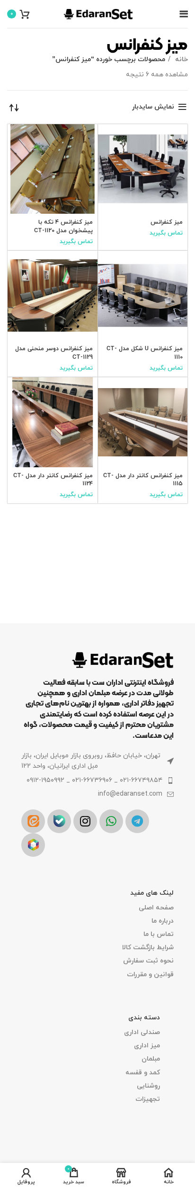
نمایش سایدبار (153, 106)
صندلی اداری (142, 1032)
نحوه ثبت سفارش (148, 960)
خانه (180, 59)
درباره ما (162, 921)
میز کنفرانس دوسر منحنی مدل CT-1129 (54, 353)
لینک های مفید (152, 893)
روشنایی (148, 1085)
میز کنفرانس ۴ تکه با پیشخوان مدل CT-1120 (63, 226)
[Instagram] (85, 821)
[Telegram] (137, 821)
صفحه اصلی (156, 907)
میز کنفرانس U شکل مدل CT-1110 (144, 353)
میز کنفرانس (167, 222)
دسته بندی (144, 1017)
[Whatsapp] (111, 821)
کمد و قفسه (142, 1072)
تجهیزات (147, 1099)
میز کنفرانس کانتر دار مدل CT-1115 (143, 480)
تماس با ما (158, 934)
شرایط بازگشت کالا (148, 947)
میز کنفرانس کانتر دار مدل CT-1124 (53, 480)
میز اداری (147, 1045)
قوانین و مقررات (150, 974)
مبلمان (151, 1058)
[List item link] (97, 780)
